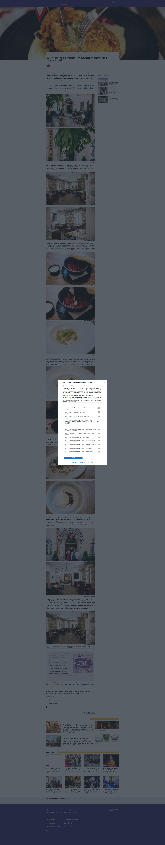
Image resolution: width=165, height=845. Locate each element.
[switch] (98, 408)
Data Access (82, 462)
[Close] (105, 382)
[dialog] (82, 422)
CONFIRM (73, 457)
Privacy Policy (90, 462)
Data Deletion (75, 462)
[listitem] (82, 405)
